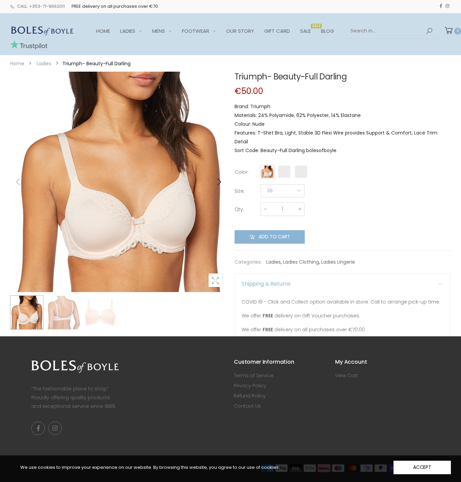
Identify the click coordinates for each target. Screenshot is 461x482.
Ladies (273, 262)
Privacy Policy (250, 385)
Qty (239, 209)
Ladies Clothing (301, 262)
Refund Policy (250, 395)
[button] (219, 181)
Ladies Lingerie (338, 262)
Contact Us (247, 406)
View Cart (346, 375)
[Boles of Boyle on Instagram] (447, 6)
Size (240, 191)
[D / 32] (118, 182)
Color (242, 172)
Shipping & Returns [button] (266, 284)
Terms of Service (253, 375)
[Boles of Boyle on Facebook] (441, 6)
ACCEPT (422, 467)
